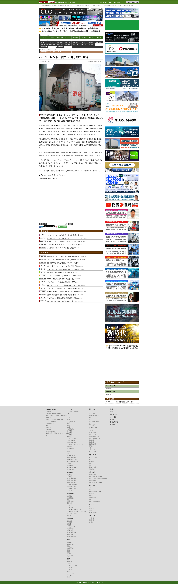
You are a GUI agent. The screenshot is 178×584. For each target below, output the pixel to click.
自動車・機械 (71, 456)
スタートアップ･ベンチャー (75, 444)
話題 (91, 44)
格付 (90, 489)
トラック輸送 (83, 37)
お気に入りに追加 (106, 2)
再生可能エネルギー (94, 415)
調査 (90, 465)
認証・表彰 (68, 44)
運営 (47, 425)
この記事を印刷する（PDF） (94, 61)
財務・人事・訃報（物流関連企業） (99, 478)
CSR (90, 411)
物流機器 (91, 442)
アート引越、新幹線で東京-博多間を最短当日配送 (63, 259)
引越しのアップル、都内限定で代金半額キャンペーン (64, 241)
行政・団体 (75, 42)
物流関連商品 (92, 444)
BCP (90, 423)
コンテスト (92, 510)
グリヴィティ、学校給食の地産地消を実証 (61, 282)
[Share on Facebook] (40, 226)
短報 (111, 411)
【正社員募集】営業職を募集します (123, 402)
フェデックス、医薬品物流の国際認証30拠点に (62, 298)
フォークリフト (93, 452)
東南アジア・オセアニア (74, 565)
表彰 (90, 499)
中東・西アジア (71, 569)
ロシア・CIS (70, 573)
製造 (68, 500)
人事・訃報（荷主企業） (95, 482)
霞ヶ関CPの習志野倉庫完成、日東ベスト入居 (62, 263)
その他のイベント (94, 512)
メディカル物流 (71, 439)
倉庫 (68, 417)
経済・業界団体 (71, 533)
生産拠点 (69, 477)
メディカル (60, 37)
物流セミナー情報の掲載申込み (94, 5)
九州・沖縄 (70, 556)
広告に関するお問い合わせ (111, 5)
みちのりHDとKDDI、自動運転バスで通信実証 (62, 301)
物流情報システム (94, 436)
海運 (68, 423)
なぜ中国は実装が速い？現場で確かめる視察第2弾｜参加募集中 (70, 28)
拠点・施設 (60, 42)
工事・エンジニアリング (74, 509)
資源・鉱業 (70, 502)
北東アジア (70, 563)
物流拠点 (75, 37)
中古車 (69, 515)
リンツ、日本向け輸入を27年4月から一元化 (61, 275)
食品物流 (69, 435)
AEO (90, 488)
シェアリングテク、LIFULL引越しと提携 (60, 248)
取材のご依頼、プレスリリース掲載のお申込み (71, 5)
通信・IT (69, 463)
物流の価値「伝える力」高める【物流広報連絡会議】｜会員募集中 (71, 31)
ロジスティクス (44, 42)
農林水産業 (70, 498)
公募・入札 (83, 44)
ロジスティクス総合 (72, 411)
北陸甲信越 (70, 548)
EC (44, 37)
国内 (83, 42)
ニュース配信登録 (51, 421)
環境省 (69, 525)
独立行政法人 (71, 531)
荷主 (52, 42)
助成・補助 (70, 534)
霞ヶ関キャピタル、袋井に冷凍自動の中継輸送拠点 (63, 256)
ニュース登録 (62, 227)
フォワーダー (71, 415)
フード (52, 37)
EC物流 (69, 437)
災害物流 (69, 433)
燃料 (90, 419)
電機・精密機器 (71, 457)
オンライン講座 (52, 52)
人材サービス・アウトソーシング (76, 511)
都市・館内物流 (71, 442)
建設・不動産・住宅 (72, 461)
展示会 (91, 506)
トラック (91, 448)
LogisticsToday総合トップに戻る (48, 5)
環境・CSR (99, 42)
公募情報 (91, 520)
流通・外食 (70, 465)
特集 (60, 52)
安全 (90, 417)
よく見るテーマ (118, 2)
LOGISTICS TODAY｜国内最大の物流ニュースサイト (46, 2)
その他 (91, 522)
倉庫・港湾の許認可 (94, 501)
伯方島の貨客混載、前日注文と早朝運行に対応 (62, 295)
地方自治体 (70, 529)
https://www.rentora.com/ (48, 178)
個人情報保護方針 (51, 431)
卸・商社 (69, 504)
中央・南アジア (71, 567)
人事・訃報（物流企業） (95, 476)
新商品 (91, 446)
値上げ (52, 47)
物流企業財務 (92, 474)
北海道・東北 (71, 544)
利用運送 (69, 446)
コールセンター (71, 488)
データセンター (71, 486)
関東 (68, 546)
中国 (91, 37)
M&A (99, 37)
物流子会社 (70, 429)
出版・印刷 (70, 469)
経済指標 (91, 461)
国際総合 (69, 561)
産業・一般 (68, 42)
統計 (90, 463)
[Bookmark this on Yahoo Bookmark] (56, 226)
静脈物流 (69, 431)
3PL (68, 413)
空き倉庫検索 (44, 52)
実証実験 (91, 469)
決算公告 (48, 427)
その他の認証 (92, 497)
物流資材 (91, 440)
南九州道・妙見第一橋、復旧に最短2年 (60, 272)
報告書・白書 (92, 467)
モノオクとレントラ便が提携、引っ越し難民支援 (63, 235)
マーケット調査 (93, 457)
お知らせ (48, 411)
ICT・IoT (91, 430)
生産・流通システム (94, 438)
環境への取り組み (94, 421)
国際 (91, 42)
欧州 (68, 571)
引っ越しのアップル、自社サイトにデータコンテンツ (64, 238)
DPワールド (99, 44)
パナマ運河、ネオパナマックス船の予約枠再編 (62, 266)
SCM (68, 454)
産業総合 (69, 496)
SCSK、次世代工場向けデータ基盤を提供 (60, 279)
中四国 (69, 554)
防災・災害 (92, 425)
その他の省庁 (71, 527)
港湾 (68, 419)
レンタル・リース (72, 513)
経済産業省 (70, 523)
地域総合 (69, 542)
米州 (68, 577)
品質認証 (91, 495)
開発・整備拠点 (71, 482)
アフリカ (69, 575)
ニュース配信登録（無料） (127, 5)
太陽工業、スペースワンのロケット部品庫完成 (62, 288)
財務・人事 (60, 44)
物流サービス (92, 434)
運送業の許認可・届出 (95, 491)
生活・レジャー (71, 467)
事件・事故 (44, 47)
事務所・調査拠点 (72, 484)
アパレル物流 (71, 440)
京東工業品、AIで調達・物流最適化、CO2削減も (63, 269)
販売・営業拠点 (71, 479)
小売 (68, 506)
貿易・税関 (70, 448)
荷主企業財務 (92, 480)
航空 (68, 425)
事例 (90, 459)
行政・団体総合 (71, 536)
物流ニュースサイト (97, 582)
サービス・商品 (44, 44)
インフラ (69, 490)
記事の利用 (49, 429)
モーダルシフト (93, 413)
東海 (68, 550)
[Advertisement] (71, 203)
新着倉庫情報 (60, 47)
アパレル (68, 37)
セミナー (91, 508)
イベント (75, 44)
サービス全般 (92, 432)
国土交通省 (70, 521)
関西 (68, 552)
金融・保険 (70, 508)
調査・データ (52, 44)
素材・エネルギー (72, 459)
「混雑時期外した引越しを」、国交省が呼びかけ (63, 244)
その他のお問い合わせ (52, 423)
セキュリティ (92, 450)
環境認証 (91, 493)
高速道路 (68, 47)
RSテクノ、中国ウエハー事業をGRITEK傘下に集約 (64, 285)
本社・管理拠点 (71, 481)
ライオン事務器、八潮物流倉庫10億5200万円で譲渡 (64, 291)
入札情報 (91, 518)
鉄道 (68, 427)
